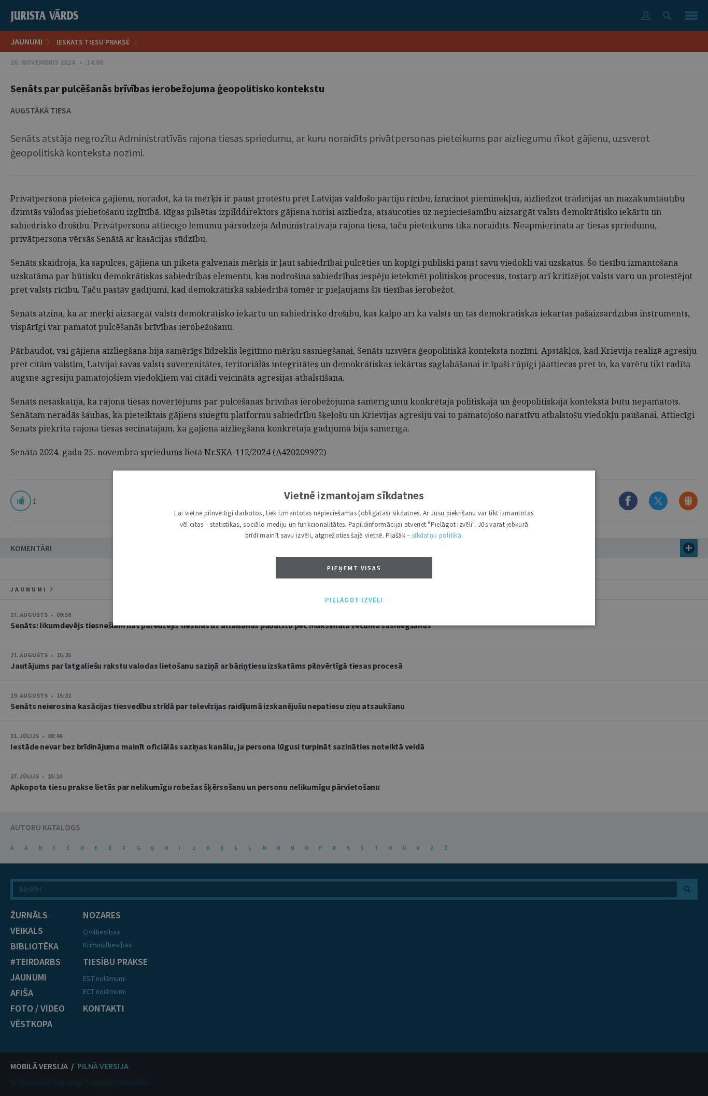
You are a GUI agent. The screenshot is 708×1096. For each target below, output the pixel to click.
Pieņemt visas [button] (354, 568)
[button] (354, 600)
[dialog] (354, 547)
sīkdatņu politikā (436, 535)
